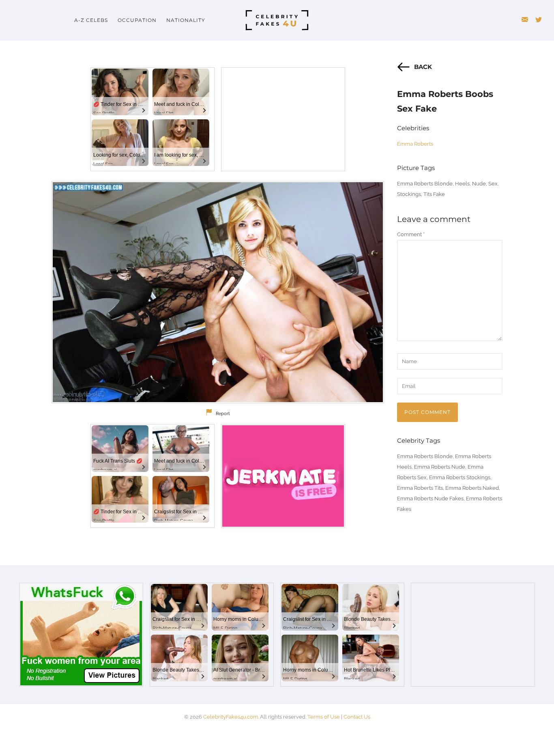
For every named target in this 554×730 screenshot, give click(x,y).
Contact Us (357, 717)
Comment (411, 234)
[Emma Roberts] (218, 292)
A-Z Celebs (91, 20)
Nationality (185, 20)
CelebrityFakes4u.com (230, 717)
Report (223, 413)
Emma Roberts (415, 144)
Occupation (137, 20)
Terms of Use (323, 717)
